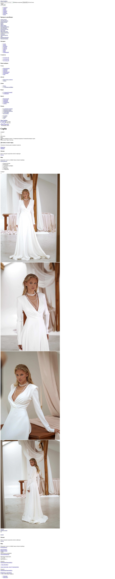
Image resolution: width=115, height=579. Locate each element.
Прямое (5, 12)
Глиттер (5, 47)
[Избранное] (2, 123)
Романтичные (6, 72)
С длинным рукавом (8, 108)
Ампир (4, 8)
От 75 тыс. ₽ (6, 60)
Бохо (4, 74)
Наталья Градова (4, 38)
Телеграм (5, 576)
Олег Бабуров (4, 28)
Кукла (2, 23)
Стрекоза (3, 33)
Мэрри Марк (3, 25)
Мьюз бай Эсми (4, 31)
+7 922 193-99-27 (4, 564)
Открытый (5, 99)
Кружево (5, 46)
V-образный (6, 93)
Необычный (6, 52)
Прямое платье (4, 550)
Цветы (4, 80)
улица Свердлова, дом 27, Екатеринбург (10, 567)
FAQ (4, 118)
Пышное (5, 11)
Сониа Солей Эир (5, 32)
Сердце (5, 103)
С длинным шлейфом (8, 87)
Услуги (2, 154)
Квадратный (6, 98)
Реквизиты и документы (6, 572)
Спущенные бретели (8, 111)
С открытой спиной (7, 92)
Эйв (1, 36)
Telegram (2, 148)
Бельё (4, 14)
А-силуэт (5, 7)
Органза (5, 48)
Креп (4, 51)
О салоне (5, 115)
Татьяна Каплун (4, 35)
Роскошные (5, 73)
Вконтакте (5, 577)
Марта (2, 24)
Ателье (4, 116)
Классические (6, 68)
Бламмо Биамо (4, 22)
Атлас (4, 43)
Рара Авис (3, 30)
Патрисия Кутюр (4, 29)
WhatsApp (3, 147)
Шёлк (4, 49)
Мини (4, 86)
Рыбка (4, 9)
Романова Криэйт (5, 37)
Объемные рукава (7, 109)
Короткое (5, 13)
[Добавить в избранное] (1, 173)
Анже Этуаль (4, 19)
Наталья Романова (5, 26)
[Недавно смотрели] (4, 123)
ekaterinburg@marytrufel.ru (6, 562)
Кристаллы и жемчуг (8, 79)
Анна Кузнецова (4, 20)
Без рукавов (6, 113)
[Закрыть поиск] (2, 4)
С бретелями (6, 112)
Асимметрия (6, 102)
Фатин (4, 45)
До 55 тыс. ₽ (6, 57)
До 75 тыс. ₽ (6, 59)
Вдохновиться (4, 161)
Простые (5, 70)
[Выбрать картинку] (5, 5)
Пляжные (5, 69)
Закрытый (5, 101)
